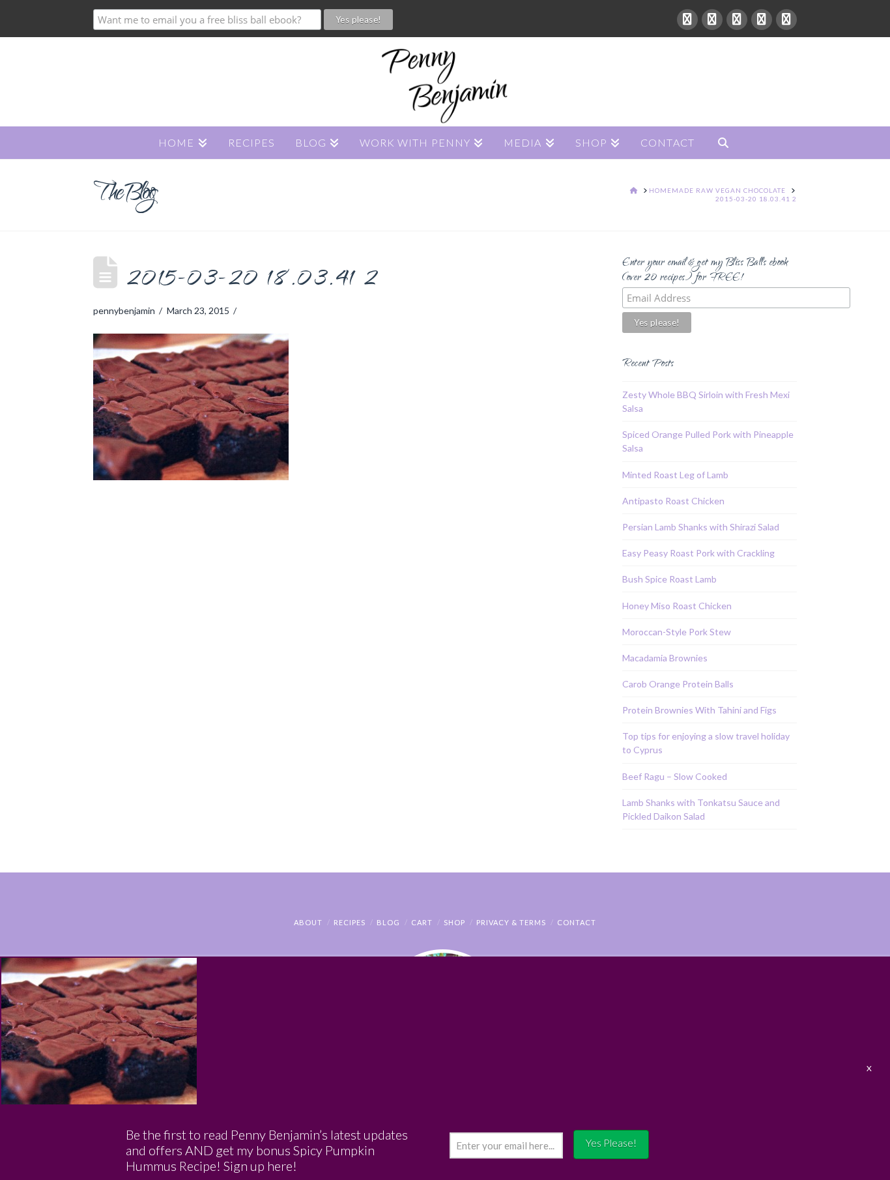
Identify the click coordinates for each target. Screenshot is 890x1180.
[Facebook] (687, 19)
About (308, 922)
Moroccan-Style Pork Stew (676, 631)
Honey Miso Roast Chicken (677, 605)
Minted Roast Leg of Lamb (675, 474)
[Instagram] (786, 19)
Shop (454, 922)
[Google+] (712, 19)
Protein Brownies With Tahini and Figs (699, 709)
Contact (576, 922)
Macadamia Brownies (665, 657)
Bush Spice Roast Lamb (669, 578)
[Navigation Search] (723, 142)
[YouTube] (761, 19)
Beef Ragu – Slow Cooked (674, 776)
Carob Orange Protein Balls (678, 683)
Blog (388, 922)
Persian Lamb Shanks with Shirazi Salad (700, 526)
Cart (422, 922)
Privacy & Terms (511, 922)
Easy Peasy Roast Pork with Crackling (698, 552)
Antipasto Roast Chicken (673, 500)
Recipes (350, 922)
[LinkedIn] (736, 19)
